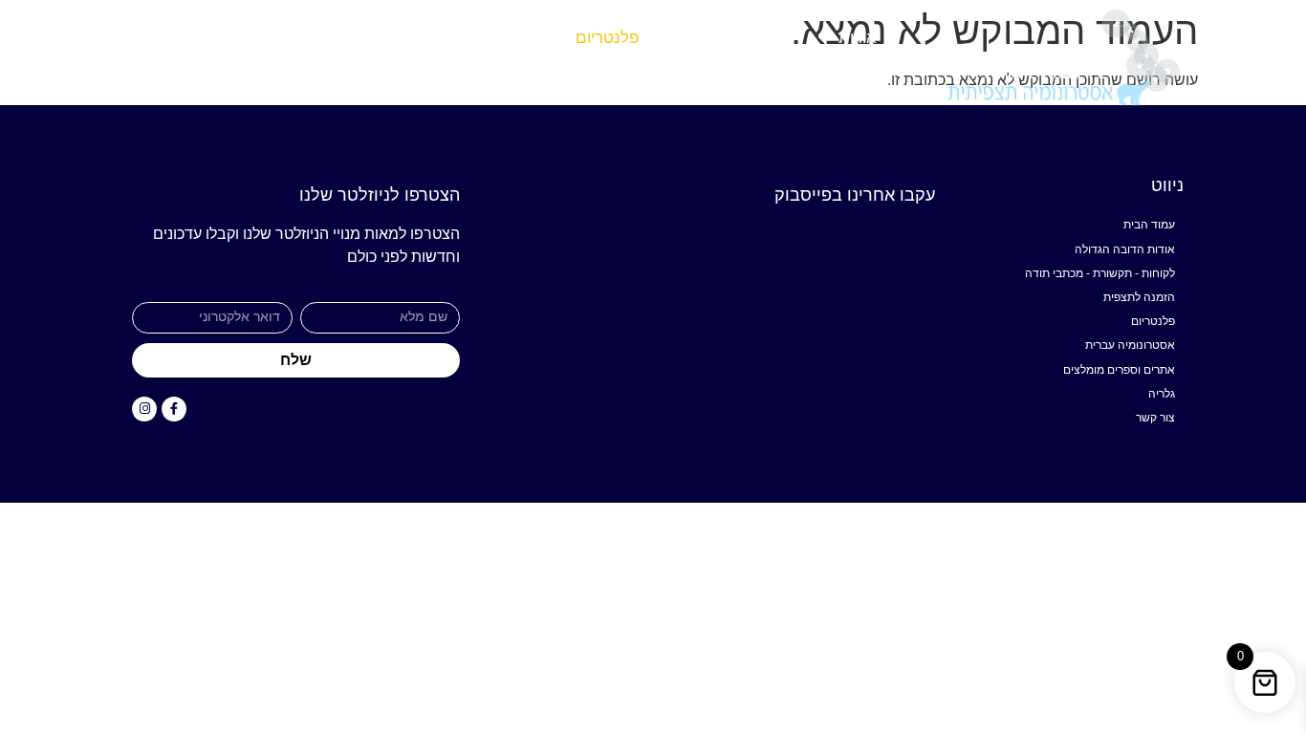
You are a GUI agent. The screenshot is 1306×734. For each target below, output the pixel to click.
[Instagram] (144, 409)
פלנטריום (607, 38)
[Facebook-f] (174, 409)
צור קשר (155, 38)
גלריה (240, 38)
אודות (857, 38)
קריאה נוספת (492, 38)
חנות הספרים (343, 38)
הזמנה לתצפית (728, 38)
